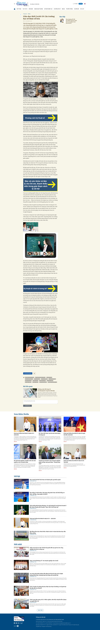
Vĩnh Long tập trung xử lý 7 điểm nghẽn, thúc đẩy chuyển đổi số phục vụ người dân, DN (48, 600)
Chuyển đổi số (57, 8)
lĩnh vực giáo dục (42, 380)
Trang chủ (25, 13)
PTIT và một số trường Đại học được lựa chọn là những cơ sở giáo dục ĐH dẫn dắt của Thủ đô (48, 587)
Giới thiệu (19, 8)
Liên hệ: (37, 621)
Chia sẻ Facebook (28, 373)
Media (63, 8)
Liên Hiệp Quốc (35, 382)
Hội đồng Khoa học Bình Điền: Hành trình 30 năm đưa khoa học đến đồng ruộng (48, 532)
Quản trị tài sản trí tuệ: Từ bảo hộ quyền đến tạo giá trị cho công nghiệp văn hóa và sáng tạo (46, 548)
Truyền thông (69, 8)
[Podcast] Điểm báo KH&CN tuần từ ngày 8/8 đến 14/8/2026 (74, 434)
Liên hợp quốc (49, 377)
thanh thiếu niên (28, 382)
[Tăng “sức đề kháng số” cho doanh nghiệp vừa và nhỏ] (21, 565)
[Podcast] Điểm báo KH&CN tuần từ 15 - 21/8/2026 (24, 434)
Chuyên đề (76, 8)
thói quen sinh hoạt (43, 382)
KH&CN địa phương (38, 8)
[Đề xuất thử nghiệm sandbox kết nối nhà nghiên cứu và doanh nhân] (25, 451)
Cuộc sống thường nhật (29, 377)
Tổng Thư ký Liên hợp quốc (40, 377)
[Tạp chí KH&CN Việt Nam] (22, 3)
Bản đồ (15, 626)
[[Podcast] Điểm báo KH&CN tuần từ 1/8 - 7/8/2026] (75, 451)
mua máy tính (35, 380)
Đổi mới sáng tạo (48, 8)
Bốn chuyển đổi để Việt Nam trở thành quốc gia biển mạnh (45, 479)
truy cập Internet (28, 380)
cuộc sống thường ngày (52, 382)
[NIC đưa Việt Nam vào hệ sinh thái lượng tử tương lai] (50, 424)
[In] (34, 373)
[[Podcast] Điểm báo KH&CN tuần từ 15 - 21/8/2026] (25, 424)
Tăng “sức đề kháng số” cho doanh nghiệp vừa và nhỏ (44, 560)
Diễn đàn (31, 8)
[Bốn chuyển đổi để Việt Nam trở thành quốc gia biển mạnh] (21, 484)
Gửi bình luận (27, 405)
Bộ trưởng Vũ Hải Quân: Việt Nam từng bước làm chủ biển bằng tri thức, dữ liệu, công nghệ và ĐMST (47, 493)
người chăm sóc (50, 380)
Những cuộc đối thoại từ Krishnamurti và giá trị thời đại (46, 389)
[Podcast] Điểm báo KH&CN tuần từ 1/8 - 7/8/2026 (74, 461)
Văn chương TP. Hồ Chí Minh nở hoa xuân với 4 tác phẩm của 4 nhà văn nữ (71, 21)
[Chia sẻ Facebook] (21, 15)
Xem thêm (40, 610)
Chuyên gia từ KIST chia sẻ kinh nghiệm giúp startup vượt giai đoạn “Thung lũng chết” (49, 462)
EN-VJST (82, 8)
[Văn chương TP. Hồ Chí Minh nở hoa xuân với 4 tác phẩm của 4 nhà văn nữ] (62, 21)
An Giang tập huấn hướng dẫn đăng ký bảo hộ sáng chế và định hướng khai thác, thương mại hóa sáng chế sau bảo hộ (46, 574)
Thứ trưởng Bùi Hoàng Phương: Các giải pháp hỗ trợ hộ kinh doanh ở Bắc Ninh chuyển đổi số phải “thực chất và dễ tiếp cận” (48, 506)
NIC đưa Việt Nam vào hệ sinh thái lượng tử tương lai (49, 434)
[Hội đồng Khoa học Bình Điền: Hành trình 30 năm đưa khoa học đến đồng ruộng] (21, 536)
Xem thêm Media (21, 414)
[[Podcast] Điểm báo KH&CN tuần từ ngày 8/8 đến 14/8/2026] (75, 424)
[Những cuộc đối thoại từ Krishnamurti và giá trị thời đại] (30, 393)
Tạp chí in (25, 8)
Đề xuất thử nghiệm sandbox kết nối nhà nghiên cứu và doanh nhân (25, 461)
